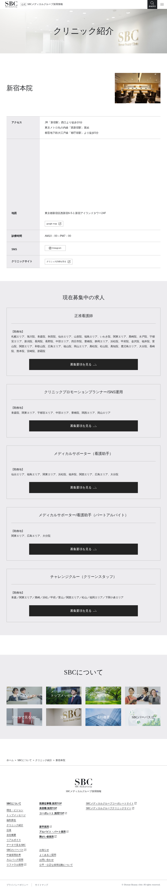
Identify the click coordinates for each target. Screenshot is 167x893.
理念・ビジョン (15, 810)
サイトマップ (41, 885)
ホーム (10, 760)
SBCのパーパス (15, 850)
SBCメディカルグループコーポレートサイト (110, 803)
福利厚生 (11, 820)
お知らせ (44, 850)
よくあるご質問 (47, 855)
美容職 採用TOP (48, 808)
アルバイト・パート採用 (52, 831)
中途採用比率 (14, 855)
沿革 (9, 830)
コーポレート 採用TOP (51, 813)
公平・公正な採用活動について (56, 864)
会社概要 (11, 835)
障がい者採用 (46, 836)
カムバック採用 (15, 859)
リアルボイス (14, 840)
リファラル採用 (15, 864)
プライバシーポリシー (17, 885)
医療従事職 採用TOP (50, 803)
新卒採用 (44, 826)
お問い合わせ (46, 859)
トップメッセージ (16, 815)
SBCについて (24, 760)
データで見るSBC (16, 845)
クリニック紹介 (43, 760)
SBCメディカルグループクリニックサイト (108, 808)
